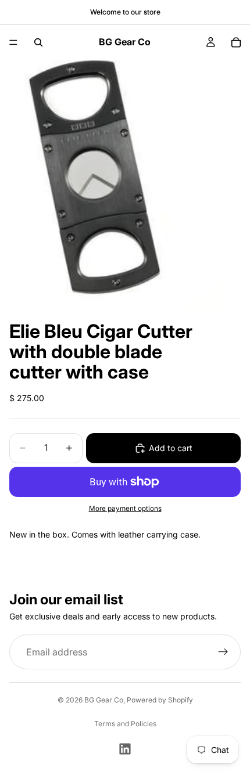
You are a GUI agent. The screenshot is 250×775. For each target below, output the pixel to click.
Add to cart (170, 448)
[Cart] (236, 42)
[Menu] (13, 42)
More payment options (125, 508)
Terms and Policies (125, 723)
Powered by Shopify (160, 699)
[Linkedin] (125, 749)
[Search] (38, 42)
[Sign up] (223, 652)
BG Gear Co (103, 699)
